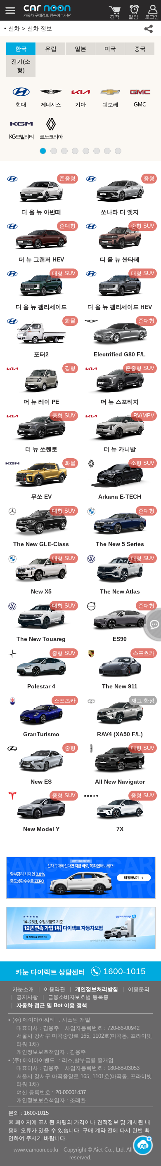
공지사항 (27, 997)
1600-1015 (124, 971)
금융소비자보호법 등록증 (78, 997)
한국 (21, 48)
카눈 (47, 10)
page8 (118, 151)
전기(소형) (21, 65)
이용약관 (54, 989)
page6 (96, 151)
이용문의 (138, 989)
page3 (64, 151)
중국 (140, 48)
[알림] (133, 10)
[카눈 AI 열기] (140, 1145)
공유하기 (148, 28)
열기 (150, 624)
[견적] (114, 10)
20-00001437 (70, 1092)
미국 (110, 48)
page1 (43, 151)
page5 (86, 151)
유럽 (51, 48)
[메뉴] (10, 10)
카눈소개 (23, 989)
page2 (53, 151)
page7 (107, 151)
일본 (80, 48)
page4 (75, 151)
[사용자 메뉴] (151, 10)
